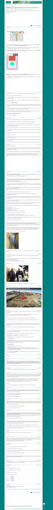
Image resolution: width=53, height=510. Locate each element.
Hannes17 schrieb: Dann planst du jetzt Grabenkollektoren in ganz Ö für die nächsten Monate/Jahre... (23, 390)
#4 (40, 171)
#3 (40, 144)
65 (36, 25)
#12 (40, 372)
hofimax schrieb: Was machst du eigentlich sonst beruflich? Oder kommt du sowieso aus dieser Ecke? (23, 421)
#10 (40, 358)
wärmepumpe (14, 11)
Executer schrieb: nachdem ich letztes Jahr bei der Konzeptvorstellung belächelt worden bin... (21, 223)
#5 (40, 254)
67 (39, 25)
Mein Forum (11, 4)
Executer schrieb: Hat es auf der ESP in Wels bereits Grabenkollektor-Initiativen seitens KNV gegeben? (23, 179)
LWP (37, 380)
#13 (40, 387)
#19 (40, 460)
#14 (40, 398)
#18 (40, 443)
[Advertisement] (24, 19)
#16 (40, 430)
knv (23, 10)
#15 (40, 410)
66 (38, 25)
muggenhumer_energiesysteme (32, 10)
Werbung (40, 508)
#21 (40, 484)
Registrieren (16, 4)
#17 (40, 436)
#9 (40, 354)
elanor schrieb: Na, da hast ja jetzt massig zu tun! (14, 456)
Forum (7, 4)
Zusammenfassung (9, 12)
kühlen (21, 10)
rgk (39, 10)
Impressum (20, 508)
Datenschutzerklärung (26, 508)
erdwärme (12, 10)
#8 (40, 310)
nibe (37, 10)
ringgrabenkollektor (9, 11)
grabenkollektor (17, 10)
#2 (40, 118)
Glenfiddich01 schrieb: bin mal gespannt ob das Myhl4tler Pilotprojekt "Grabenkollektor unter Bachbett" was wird (24, 402)
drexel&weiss (8, 10)
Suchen (21, 4)
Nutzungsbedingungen (34, 508)
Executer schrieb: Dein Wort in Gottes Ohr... (14, 174)
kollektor (26, 10)
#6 (40, 263)
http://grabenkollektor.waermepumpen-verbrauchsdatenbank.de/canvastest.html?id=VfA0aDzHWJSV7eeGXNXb (23, 489)
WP (30, 378)
